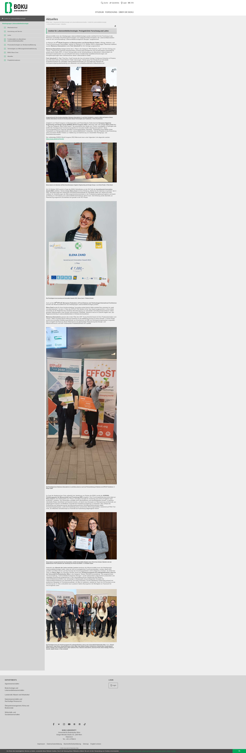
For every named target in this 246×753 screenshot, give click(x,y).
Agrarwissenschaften (12, 684)
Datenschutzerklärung (54, 744)
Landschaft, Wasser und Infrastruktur (17, 695)
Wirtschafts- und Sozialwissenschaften (12, 713)
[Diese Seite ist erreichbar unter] (115, 26)
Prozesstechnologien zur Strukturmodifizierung (21, 45)
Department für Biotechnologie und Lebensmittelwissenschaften (70, 22)
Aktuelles (10, 56)
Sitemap (86, 744)
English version (96, 744)
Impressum (41, 744)
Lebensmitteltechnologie (53, 24)
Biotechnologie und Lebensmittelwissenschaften (14, 689)
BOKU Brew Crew (12, 52)
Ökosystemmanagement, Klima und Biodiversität (17, 707)
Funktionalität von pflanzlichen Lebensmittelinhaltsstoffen (16, 40)
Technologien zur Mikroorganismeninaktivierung (22, 48)
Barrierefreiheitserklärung (72, 744)
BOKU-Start (49, 22)
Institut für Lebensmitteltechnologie (14, 18)
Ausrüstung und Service (14, 31)
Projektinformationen (13, 60)
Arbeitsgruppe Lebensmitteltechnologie (15, 23)
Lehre (9, 35)
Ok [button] (239, 751)
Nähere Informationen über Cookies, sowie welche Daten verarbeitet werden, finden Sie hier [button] (148, 751)
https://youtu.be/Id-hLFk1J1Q (55, 139)
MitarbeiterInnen (12, 27)
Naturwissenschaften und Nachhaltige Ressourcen (13, 700)
